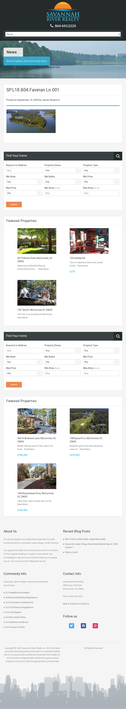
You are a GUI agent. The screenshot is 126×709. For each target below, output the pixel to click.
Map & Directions (71, 603)
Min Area (52, 188)
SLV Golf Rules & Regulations (19, 607)
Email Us (85, 603)
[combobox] (63, 170)
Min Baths (50, 176)
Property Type (90, 165)
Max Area (91, 188)
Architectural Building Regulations (22, 597)
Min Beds (11, 176)
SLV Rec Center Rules (16, 617)
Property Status (53, 165)
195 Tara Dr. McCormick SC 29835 (34, 310)
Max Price (11, 188)
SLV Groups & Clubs (15, 627)
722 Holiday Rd (77, 258)
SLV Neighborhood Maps (18, 592)
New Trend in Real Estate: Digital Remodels (85, 539)
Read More (43, 269)
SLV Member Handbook (17, 622)
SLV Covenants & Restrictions (19, 602)
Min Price (88, 176)
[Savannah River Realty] (63, 12)
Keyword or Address (16, 165)
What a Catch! (71, 552)
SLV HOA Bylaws (13, 612)
